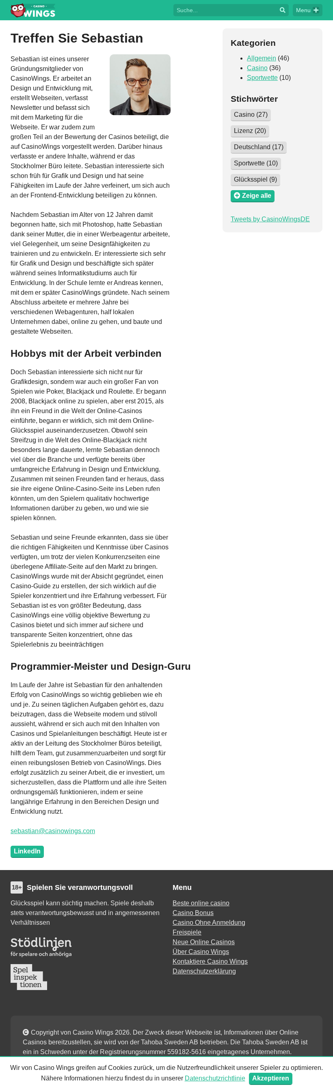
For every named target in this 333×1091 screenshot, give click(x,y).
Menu (303, 10)
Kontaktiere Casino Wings (210, 961)
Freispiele (187, 932)
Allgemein (261, 58)
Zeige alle (255, 195)
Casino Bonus (193, 912)
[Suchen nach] (225, 9)
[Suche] (283, 10)
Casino (257, 67)
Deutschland (258, 147)
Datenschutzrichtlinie (215, 1078)
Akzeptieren (270, 1078)
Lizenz (250, 130)
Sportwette (262, 77)
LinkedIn (27, 851)
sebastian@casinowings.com (53, 830)
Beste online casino (201, 903)
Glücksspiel (255, 179)
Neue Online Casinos (204, 942)
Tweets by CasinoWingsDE (270, 219)
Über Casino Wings (201, 951)
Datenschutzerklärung (204, 971)
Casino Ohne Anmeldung (209, 922)
